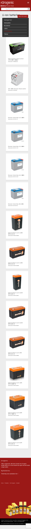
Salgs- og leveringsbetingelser (7, 521)
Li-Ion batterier (8, 31)
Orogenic (24, 520)
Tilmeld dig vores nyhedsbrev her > (9, 473)
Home (2, 483)
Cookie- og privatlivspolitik (19, 521)
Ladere (6, 28)
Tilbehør (6, 34)
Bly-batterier (7, 25)
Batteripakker (7, 23)
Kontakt (17, 483)
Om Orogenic (12, 483)
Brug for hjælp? (23, 16)
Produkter (7, 483)
